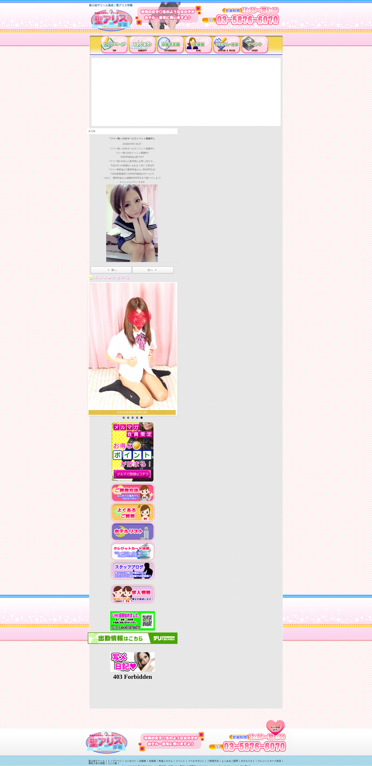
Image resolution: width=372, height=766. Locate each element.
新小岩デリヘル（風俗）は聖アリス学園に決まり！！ (116, 21)
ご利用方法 (213, 761)
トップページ (115, 761)
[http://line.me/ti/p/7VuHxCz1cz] (132, 620)
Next (181, 348)
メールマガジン (196, 761)
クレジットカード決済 (269, 761)
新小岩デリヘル (97, 761)
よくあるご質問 (230, 761)
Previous (84, 348)
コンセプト (130, 761)
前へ (114, 269)
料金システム (166, 761)
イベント (180, 761)
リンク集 (112, 763)
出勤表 (142, 761)
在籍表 (152, 761)
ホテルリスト (248, 761)
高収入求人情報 (97, 763)
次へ (150, 269)
